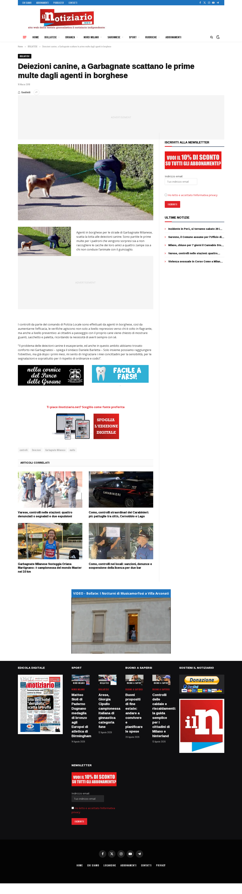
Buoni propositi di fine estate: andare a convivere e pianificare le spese (134, 713)
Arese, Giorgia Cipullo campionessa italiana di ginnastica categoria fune (108, 711)
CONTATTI (73, 2)
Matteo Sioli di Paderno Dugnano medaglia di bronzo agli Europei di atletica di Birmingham (81, 715)
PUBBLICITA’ (58, 2)
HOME (35, 37)
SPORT (133, 37)
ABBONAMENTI (42, 2)
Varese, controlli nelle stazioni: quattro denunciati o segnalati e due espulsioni (45, 514)
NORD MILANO (91, 37)
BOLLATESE (50, 37)
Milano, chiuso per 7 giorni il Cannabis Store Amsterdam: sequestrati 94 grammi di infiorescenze (196, 245)
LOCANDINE (109, 865)
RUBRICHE (151, 37)
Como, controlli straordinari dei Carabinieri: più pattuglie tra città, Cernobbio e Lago (119, 514)
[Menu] (24, 37)
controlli (24, 450)
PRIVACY (160, 865)
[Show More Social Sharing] (36, 92)
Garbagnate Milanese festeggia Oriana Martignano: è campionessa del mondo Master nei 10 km (50, 568)
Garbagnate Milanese (55, 450)
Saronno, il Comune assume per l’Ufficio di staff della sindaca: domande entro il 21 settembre (195, 237)
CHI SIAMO (27, 2)
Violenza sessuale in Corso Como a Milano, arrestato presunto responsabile (195, 261)
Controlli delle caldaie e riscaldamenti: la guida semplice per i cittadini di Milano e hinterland (161, 715)
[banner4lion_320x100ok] (51, 375)
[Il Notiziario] (66, 19)
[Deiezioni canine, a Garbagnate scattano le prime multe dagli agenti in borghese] (85, 182)
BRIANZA (70, 37)
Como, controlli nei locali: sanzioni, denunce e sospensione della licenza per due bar (120, 566)
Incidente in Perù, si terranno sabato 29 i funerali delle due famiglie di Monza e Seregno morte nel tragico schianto (194, 229)
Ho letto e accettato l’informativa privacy (193, 195)
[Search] (212, 37)
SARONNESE (114, 37)
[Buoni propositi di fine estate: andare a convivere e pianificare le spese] (134, 680)
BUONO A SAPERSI (134, 683)
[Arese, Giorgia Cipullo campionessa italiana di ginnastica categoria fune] (108, 680)
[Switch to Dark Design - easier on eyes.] (217, 37)
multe (72, 450)
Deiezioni (36, 450)
